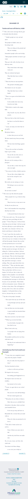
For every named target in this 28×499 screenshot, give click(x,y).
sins (16, 126)
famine (15, 34)
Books (4, 11)
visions (8, 258)
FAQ (14, 479)
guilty (8, 129)
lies (7, 251)
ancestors (12, 392)
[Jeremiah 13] (1, 13)
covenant (15, 413)
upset (6, 39)
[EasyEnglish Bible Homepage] (5, 3)
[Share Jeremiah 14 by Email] (21, 6)
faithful (20, 402)
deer (6, 98)
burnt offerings (8, 226)
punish (12, 214)
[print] (25, 13)
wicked (19, 293)
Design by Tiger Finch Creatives (14, 473)
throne (14, 407)
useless (7, 427)
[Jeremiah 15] (10, 13)
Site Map (14, 481)
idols (10, 424)
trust (12, 449)
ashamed (12, 73)
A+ (13, 13)
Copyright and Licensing (14, 484)
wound (22, 317)
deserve (4, 293)
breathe (12, 112)
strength (16, 176)
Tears (7, 299)
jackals (9, 115)
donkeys (11, 107)
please (14, 205)
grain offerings (18, 226)
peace (13, 243)
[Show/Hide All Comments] (21, 13)
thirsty (23, 112)
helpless (19, 171)
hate (16, 360)
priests (18, 337)
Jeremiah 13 (6, 453)
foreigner (7, 162)
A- (17, 13)
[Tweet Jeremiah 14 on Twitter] (18, 6)
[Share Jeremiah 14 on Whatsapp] (24, 6)
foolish (4, 265)
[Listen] (1, 17)
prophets (18, 234)
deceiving (4, 236)
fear (20, 384)
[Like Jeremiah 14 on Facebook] (14, 6)
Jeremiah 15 (22, 453)
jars (12, 70)
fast (15, 221)
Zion (8, 363)
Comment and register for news (14, 483)
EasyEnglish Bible (11, 11)
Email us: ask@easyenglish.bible (14, 477)
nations (18, 424)
